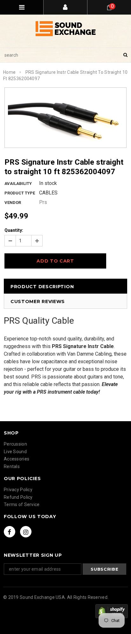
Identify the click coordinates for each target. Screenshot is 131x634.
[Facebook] (9, 531)
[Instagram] (25, 531)
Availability (18, 183)
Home (9, 72)
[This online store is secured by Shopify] (111, 611)
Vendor (12, 202)
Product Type (19, 193)
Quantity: (13, 230)
